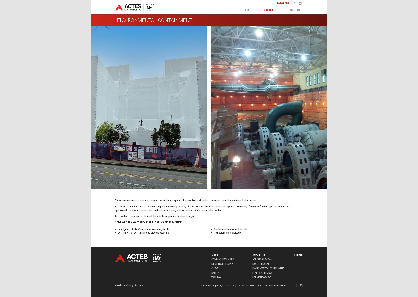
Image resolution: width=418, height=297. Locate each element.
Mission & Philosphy (222, 264)
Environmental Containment (268, 268)
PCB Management (261, 277)
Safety (215, 273)
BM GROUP (283, 3)
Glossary (139, 285)
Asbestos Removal (262, 259)
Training (216, 277)
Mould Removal (260, 264)
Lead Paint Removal (263, 273)
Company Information (223, 259)
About (249, 10)
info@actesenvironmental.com (272, 285)
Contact (296, 10)
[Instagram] (299, 3)
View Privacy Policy (124, 285)
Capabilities (271, 10)
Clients (215, 268)
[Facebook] (293, 3)
